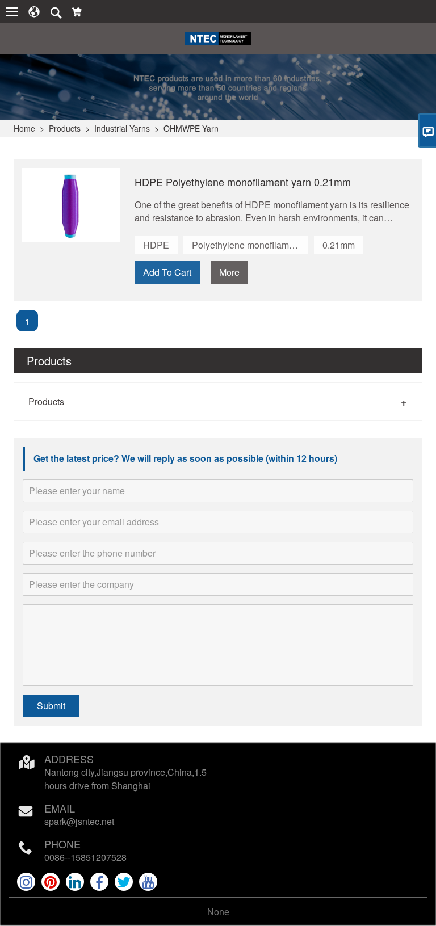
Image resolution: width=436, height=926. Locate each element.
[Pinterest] (50, 882)
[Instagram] (26, 882)
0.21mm (338, 244)
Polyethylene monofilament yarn (250, 244)
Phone (62, 844)
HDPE (156, 244)
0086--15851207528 (85, 857)
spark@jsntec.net (79, 821)
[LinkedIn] (75, 882)
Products (65, 128)
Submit (51, 705)
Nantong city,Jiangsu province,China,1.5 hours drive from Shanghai (125, 778)
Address (69, 758)
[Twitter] (124, 882)
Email (59, 808)
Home (24, 128)
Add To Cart (167, 272)
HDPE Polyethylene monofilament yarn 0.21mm (243, 181)
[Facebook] (99, 882)
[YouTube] (148, 882)
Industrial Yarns (122, 128)
